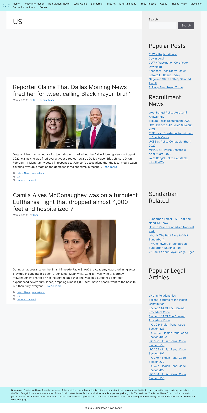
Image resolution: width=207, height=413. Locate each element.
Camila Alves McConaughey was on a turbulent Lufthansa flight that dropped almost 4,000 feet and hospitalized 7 (75, 202)
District (111, 3)
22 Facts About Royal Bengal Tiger (171, 252)
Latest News (23, 173)
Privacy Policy (179, 3)
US (18, 176)
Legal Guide (80, 3)
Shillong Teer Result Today (166, 87)
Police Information (34, 3)
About (163, 3)
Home (16, 3)
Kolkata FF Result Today (164, 75)
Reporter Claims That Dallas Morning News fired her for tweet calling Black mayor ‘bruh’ (71, 90)
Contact (43, 7)
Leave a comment (26, 180)
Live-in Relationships (162, 295)
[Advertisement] (74, 53)
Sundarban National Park (165, 247)
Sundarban (97, 3)
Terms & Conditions (24, 7)
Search (153, 19)
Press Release (148, 3)
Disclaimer (197, 3)
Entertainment (127, 3)
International (38, 173)
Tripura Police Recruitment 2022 (169, 120)
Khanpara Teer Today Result (167, 70)
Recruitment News (59, 3)
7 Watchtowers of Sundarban (168, 243)
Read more (110, 166)
